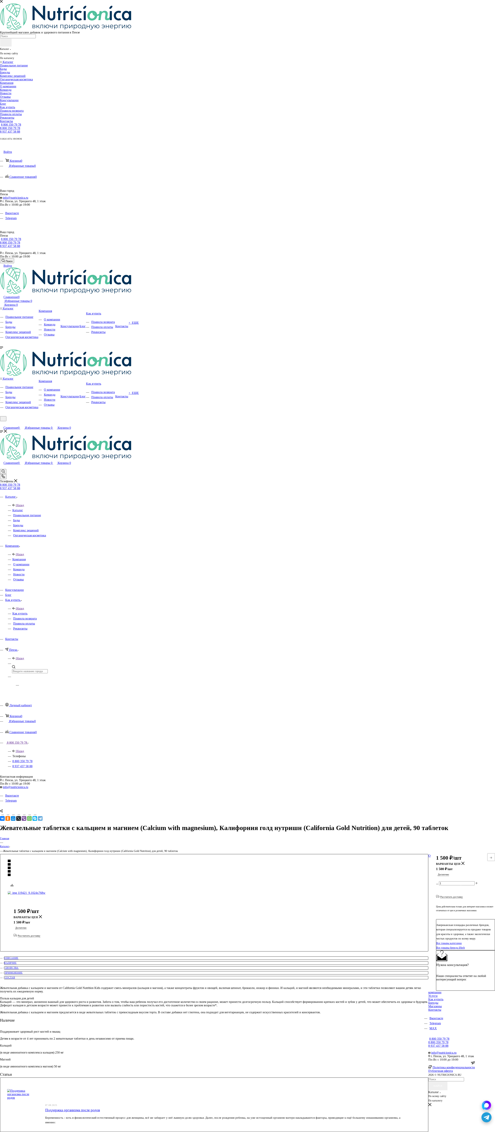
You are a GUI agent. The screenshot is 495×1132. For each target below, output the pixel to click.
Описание (11, 958)
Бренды (433, 1002)
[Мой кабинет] (1, 423)
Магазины (435, 1006)
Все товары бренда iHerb (450, 947)
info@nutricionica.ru (15, 197)
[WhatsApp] (29, 818)
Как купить (19, 613)
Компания (19, 559)
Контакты (434, 1009)
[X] (18, 818)
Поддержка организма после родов (72, 1110)
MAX (433, 1028)
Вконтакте (12, 213)
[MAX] (486, 1105)
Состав (10, 977)
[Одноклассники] (7, 818)
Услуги (433, 995)
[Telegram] (40, 818)
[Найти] (6, 42)
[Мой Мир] (13, 818)
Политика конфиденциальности (454, 1067)
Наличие (10, 963)
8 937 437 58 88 (10, 131)
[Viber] (24, 818)
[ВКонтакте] (2, 818)
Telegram (11, 218)
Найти (438, 1086)
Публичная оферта (440, 1070)
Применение (14, 973)
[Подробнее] (491, 857)
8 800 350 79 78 (11, 124)
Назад (20, 505)
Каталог (17, 510)
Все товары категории (449, 943)
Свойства (12, 968)
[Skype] (34, 818)
